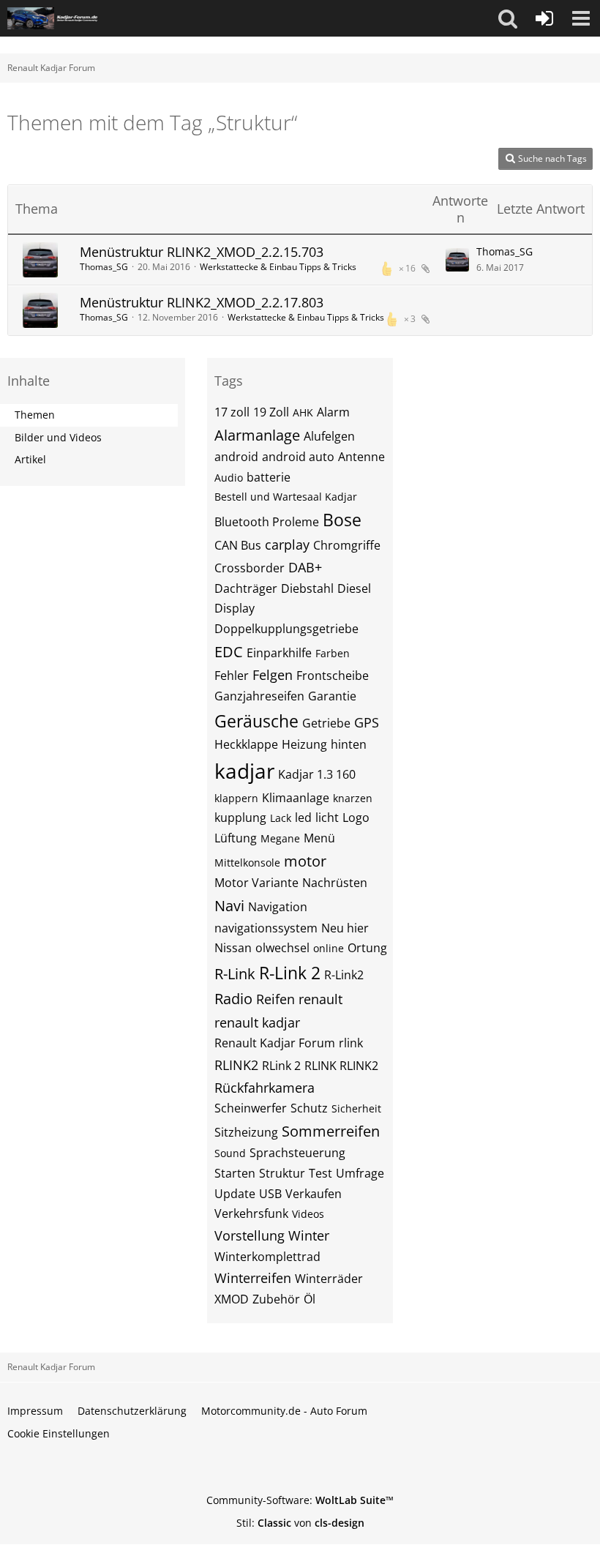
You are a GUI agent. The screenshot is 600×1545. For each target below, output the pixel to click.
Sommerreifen (331, 1131)
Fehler (231, 675)
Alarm (333, 412)
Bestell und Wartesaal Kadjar (285, 497)
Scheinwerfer (250, 1108)
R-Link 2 (289, 972)
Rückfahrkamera (264, 1087)
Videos (308, 1214)
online (328, 948)
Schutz (309, 1108)
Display (234, 608)
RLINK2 (236, 1065)
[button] (507, 18)
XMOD (231, 1299)
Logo (356, 817)
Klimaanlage (295, 798)
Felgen (272, 675)
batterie (268, 477)
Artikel (30, 459)
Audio (228, 478)
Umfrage (360, 1173)
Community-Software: (300, 1500)
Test (320, 1173)
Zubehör (276, 1299)
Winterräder (329, 1279)
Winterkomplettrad (267, 1257)
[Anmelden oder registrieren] (544, 18)
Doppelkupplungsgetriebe (286, 629)
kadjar (244, 771)
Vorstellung (249, 1235)
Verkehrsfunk (251, 1213)
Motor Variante (256, 883)
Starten (234, 1173)
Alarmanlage (257, 435)
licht (327, 817)
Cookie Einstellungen (58, 1433)
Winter (308, 1235)
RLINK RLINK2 (341, 1066)
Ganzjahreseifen (259, 696)
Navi (229, 906)
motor (305, 861)
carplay (287, 544)
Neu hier (345, 928)
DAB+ (305, 567)
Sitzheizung (246, 1132)
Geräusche (256, 721)
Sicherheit (356, 1108)
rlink (351, 1043)
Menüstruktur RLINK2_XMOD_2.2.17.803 (201, 302)
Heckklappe (246, 744)
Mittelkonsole (247, 862)
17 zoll (232, 412)
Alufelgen (329, 436)
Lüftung (235, 838)
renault (320, 999)
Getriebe (326, 723)
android (236, 457)
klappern (236, 798)
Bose (342, 519)
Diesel (354, 588)
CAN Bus (237, 545)
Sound (230, 1153)
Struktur (282, 1173)
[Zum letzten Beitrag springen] (457, 260)
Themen (35, 415)
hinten (349, 744)
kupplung (240, 817)
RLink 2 (281, 1066)
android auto (298, 457)
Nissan (233, 948)
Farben (332, 653)
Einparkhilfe (279, 653)
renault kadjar (257, 1022)
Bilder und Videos (58, 437)
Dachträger (245, 588)
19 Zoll (271, 412)
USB (270, 1194)
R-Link (234, 974)
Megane (280, 838)
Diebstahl (307, 588)
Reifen (275, 999)
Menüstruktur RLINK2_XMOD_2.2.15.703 (201, 252)
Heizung (304, 744)
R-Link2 (344, 975)
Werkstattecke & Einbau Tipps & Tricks (278, 267)
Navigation (277, 907)
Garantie (332, 696)
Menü (319, 838)
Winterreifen (252, 1278)
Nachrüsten (334, 883)
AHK (303, 412)
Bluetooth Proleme (266, 522)
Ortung (367, 948)
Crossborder (249, 568)
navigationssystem (266, 928)
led (303, 817)
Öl (309, 1299)
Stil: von (300, 1523)
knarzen (352, 798)
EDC (228, 652)
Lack (280, 818)
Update (234, 1194)
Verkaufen (313, 1194)
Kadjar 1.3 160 (317, 774)
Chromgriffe (346, 545)
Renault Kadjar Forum (274, 1043)
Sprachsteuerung (297, 1153)
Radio (233, 999)
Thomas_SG (104, 267)
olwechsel (282, 948)
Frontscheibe (332, 675)
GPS (366, 722)
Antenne (361, 457)
